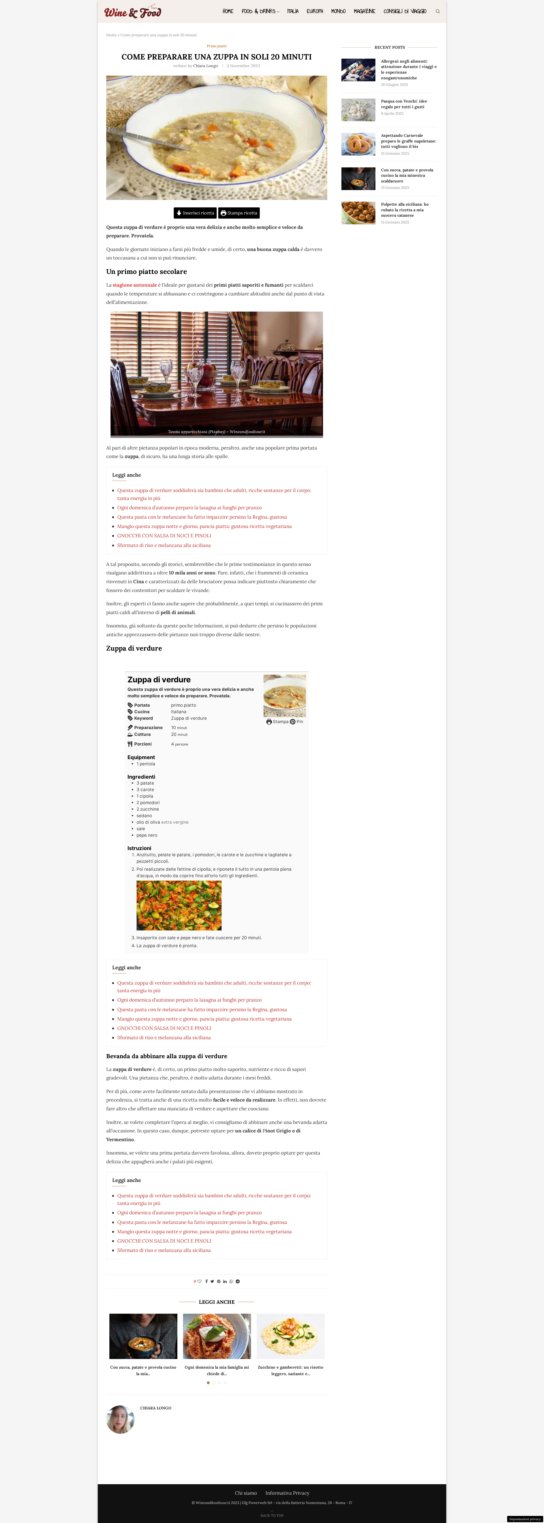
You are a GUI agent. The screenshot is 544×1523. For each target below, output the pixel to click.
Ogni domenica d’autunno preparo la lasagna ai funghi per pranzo (189, 507)
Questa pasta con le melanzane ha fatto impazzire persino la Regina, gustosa (202, 517)
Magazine (364, 11)
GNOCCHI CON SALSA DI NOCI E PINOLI (164, 535)
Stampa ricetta (241, 213)
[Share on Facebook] (206, 1281)
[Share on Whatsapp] (231, 1281)
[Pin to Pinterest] (218, 1281)
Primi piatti (217, 46)
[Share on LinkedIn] (225, 1281)
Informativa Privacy (287, 1493)
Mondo (339, 11)
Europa (315, 11)
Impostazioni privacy (525, 1519)
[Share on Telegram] (238, 1281)
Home (228, 11)
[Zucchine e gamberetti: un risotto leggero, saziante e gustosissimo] (291, 1336)
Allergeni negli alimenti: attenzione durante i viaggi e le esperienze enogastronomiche (409, 69)
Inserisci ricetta (198, 213)
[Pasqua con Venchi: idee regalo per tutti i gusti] (358, 110)
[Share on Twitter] (212, 1281)
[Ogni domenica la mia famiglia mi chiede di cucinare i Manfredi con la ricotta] (217, 1336)
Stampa (280, 721)
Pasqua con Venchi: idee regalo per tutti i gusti (404, 104)
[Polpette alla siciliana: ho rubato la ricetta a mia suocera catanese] (358, 213)
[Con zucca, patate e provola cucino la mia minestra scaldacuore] (143, 1336)
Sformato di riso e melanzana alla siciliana (164, 545)
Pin (299, 721)
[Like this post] (199, 1281)
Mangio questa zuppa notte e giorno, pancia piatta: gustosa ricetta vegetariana (204, 526)
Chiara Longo (205, 65)
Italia (293, 11)
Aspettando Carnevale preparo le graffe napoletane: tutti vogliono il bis (408, 141)
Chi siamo (246, 1493)
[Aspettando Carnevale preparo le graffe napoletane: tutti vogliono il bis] (358, 144)
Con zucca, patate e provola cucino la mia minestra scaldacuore (407, 175)
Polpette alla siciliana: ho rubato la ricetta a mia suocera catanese (405, 210)
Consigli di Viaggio (405, 11)
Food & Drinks (258, 11)
